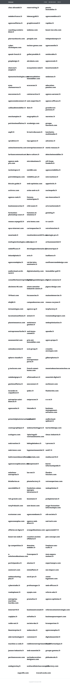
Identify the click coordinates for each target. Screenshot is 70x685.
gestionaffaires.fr (15, 384)
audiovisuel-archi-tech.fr (15, 272)
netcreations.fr (52, 177)
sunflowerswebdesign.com (57, 262)
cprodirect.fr (13, 141)
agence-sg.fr (32, 309)
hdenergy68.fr (33, 16)
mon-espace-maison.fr (51, 555)
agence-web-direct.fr (32, 522)
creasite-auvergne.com (51, 350)
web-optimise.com (34, 183)
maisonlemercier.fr (54, 295)
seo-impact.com (52, 570)
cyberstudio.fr (14, 585)
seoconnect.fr (32, 384)
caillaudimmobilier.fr (17, 108)
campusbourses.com (35, 302)
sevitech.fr (31, 419)
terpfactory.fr (51, 309)
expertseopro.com (53, 563)
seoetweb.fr (13, 235)
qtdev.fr (30, 391)
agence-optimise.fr (53, 599)
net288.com (32, 170)
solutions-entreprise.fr (13, 473)
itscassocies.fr (33, 295)
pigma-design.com (53, 286)
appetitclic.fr (51, 183)
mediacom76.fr (52, 457)
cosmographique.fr (16, 428)
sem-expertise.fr (34, 101)
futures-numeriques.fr (33, 198)
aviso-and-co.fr (33, 190)
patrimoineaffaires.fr (17, 123)
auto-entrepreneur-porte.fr (33, 359)
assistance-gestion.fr (31, 323)
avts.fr (29, 255)
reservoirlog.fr (33, 7)
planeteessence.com (16, 322)
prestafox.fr (32, 599)
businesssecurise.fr (16, 206)
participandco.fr (15, 563)
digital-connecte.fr (53, 280)
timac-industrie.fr (53, 434)
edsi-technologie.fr (16, 637)
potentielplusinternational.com (21, 419)
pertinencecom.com (16, 657)
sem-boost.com (33, 505)
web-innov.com (14, 450)
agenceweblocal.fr (53, 16)
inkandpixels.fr (14, 255)
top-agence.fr (32, 141)
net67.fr (49, 450)
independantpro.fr (53, 39)
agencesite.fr (13, 408)
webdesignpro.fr (15, 377)
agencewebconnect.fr (17, 101)
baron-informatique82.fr (53, 465)
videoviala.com (33, 457)
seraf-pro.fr (32, 576)
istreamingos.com (15, 309)
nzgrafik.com (23, 673)
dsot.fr (29, 108)
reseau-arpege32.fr (16, 221)
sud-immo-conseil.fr (31, 332)
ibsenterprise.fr (14, 630)
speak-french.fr (14, 54)
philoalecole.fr (52, 657)
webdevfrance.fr (15, 16)
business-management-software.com (51, 410)
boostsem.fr (32, 499)
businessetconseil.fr (35, 610)
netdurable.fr (51, 54)
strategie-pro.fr (52, 235)
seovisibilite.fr (14, 488)
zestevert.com (14, 570)
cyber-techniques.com (14, 46)
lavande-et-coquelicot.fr (13, 392)
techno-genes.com (34, 45)
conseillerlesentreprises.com (20, 280)
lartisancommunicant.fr (18, 154)
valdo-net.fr (13, 623)
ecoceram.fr (32, 85)
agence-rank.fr (14, 197)
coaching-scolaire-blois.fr (15, 31)
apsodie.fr (50, 331)
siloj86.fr (12, 302)
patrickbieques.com (16, 177)
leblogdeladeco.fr (34, 443)
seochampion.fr (14, 116)
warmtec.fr (50, 116)
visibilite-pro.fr (33, 177)
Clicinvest (10, 2)
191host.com (13, 295)
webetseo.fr (51, 76)
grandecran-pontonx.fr (51, 109)
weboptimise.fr (52, 488)
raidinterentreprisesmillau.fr (39, 644)
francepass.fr (32, 554)
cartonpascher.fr (34, 228)
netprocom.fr (32, 399)
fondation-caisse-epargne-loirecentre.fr (34, 490)
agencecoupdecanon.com (18, 464)
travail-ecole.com (43, 673)
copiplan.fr (12, 616)
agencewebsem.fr (34, 514)
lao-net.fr (31, 472)
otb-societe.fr (51, 514)
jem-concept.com (53, 537)
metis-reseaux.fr (52, 148)
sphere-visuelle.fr (15, 357)
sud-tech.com (51, 521)
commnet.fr (32, 637)
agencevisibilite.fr (53, 170)
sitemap (45, 2)
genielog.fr (50, 213)
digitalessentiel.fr (53, 637)
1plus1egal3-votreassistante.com (35, 435)
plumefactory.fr (33, 481)
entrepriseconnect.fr (35, 148)
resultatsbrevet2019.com (37, 235)
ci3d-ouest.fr (32, 206)
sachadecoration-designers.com (34, 658)
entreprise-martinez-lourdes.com (13, 601)
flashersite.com (52, 391)
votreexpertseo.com (54, 481)
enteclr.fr (31, 316)
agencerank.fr (51, 61)
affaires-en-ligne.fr (16, 530)
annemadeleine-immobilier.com (33, 77)
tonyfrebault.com (15, 505)
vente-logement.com (52, 577)
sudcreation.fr (14, 443)
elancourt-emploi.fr (12, 69)
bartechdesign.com (53, 428)
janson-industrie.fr (16, 650)
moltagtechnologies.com (18, 242)
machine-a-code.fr (15, 644)
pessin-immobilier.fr (51, 8)
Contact (59, 2)
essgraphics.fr (33, 116)
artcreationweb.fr (53, 206)
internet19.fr (13, 610)
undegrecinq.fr (14, 666)
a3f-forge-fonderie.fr (50, 162)
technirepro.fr (14, 170)
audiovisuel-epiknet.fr (51, 420)
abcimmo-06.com (15, 286)
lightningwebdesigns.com (37, 280)
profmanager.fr (33, 585)
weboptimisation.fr (54, 322)
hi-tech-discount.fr (34, 132)
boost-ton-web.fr (15, 537)
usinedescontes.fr (15, 349)
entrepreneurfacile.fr (17, 331)
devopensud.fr (33, 464)
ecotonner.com (14, 514)
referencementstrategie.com (58, 610)
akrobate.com (33, 61)
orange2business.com (36, 530)
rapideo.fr (50, 23)
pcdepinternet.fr (52, 499)
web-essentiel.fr (33, 650)
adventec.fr (50, 141)
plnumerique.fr (52, 249)
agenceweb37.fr (52, 530)
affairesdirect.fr (33, 377)
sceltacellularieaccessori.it (38, 666)
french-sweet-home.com (33, 369)
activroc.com (13, 190)
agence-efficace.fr (53, 101)
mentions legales (52, 2)
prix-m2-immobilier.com (33, 341)
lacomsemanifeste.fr (17, 316)
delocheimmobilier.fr (54, 154)
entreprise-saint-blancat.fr (15, 400)
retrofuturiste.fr (52, 228)
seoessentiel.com (15, 340)
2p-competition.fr (15, 545)
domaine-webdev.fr (31, 546)
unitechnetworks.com (17, 148)
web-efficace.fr (52, 585)
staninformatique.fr (54, 644)
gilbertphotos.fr (52, 357)
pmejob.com (32, 39)
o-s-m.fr (49, 399)
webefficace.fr (14, 249)
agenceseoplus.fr (53, 630)
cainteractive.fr (33, 94)
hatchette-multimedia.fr (51, 133)
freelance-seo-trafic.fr (51, 546)
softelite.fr (31, 616)
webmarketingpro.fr (35, 428)
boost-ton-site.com (53, 30)
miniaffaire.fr (32, 570)
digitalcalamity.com (35, 271)
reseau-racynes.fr (53, 302)
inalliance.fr (51, 255)
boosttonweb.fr (52, 68)
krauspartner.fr (52, 623)
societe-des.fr (32, 623)
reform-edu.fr (51, 592)
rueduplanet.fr (14, 592)
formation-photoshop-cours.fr (16, 214)
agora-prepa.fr (52, 340)
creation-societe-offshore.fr (34, 538)
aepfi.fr (11, 132)
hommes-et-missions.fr (32, 214)
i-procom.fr (50, 443)
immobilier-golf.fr (53, 271)
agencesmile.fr (52, 45)
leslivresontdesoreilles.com (19, 457)
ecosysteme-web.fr (35, 68)
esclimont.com (52, 384)
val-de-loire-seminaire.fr (32, 263)
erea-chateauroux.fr (14, 86)
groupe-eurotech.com (51, 124)
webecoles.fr (32, 630)
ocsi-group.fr (32, 349)
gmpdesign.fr (13, 61)
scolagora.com (14, 434)
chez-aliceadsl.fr (15, 7)
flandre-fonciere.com (51, 473)
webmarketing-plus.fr (14, 577)
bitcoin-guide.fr (14, 183)
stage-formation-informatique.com (53, 506)
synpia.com (31, 592)
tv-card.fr (50, 221)
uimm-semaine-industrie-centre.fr (34, 287)
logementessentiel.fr (35, 450)
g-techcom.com (14, 368)
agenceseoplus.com (16, 521)
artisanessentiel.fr (53, 242)
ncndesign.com (33, 123)
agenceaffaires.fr (15, 23)
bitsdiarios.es (13, 481)
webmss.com (32, 30)
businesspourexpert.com (56, 616)
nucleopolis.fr (51, 190)
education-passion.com (51, 86)
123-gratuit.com (15, 499)
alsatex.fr (31, 563)
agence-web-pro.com (13, 162)
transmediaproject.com (55, 316)
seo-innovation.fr (53, 197)
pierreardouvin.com (16, 39)
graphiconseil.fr (33, 23)
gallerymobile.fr (33, 54)
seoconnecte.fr (14, 94)
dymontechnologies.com (18, 76)
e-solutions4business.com (18, 555)
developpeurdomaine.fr (37, 249)
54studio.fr (31, 408)
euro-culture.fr (33, 154)
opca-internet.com (16, 228)
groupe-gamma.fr (53, 650)
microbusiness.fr (34, 161)
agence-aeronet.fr (53, 94)
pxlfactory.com (52, 666)
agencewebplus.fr (15, 262)
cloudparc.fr (32, 242)
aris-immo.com (33, 221)
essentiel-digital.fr (53, 377)
